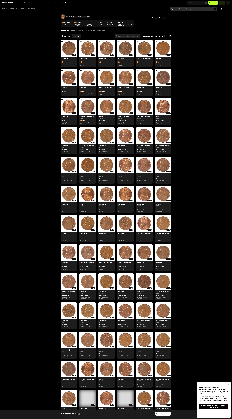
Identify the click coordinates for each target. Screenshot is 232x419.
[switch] (78, 414)
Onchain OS (58, 2)
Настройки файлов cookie (213, 412)
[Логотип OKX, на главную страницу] (7, 2)
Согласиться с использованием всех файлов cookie (213, 406)
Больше (67, 2)
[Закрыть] (228, 385)
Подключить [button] (213, 2)
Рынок (26, 2)
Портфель (19, 2)
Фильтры (67, 36)
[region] (214, 400)
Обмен (51, 2)
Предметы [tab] (65, 30)
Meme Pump (33, 2)
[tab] (77, 30)
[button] (197, 3)
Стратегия (42, 2)
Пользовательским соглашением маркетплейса (158, 417)
